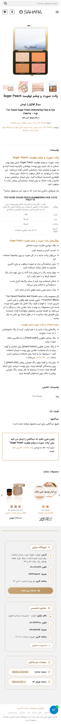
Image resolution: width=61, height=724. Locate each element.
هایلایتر (13, 123)
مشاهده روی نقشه (28, 590)
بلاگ (28, 712)
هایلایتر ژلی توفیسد (45, 513)
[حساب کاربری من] (12, 12)
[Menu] (57, 11)
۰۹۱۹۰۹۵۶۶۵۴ (34, 629)
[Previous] (4, 50)
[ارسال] (5, 3)
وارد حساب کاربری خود (22, 447)
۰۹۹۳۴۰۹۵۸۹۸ (34, 574)
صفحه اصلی (48, 712)
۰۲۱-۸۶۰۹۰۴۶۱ (35, 567)
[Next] (54, 50)
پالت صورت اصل (26, 127)
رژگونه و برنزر (21, 123)
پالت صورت (31, 123)
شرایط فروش (12, 712)
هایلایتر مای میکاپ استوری (15, 513)
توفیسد (16, 127)
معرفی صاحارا (37, 712)
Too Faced (41, 123)
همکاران (22, 712)
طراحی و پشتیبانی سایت (33, 708)
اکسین (20, 708)
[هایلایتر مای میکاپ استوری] (15, 489)
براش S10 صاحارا (43, 357)
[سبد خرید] (5, 12)
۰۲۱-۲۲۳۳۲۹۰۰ (35, 622)
